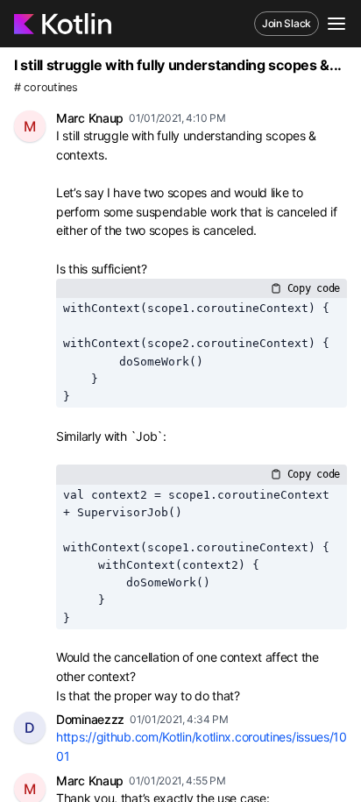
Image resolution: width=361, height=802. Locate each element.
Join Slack (286, 23)
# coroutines (45, 87)
